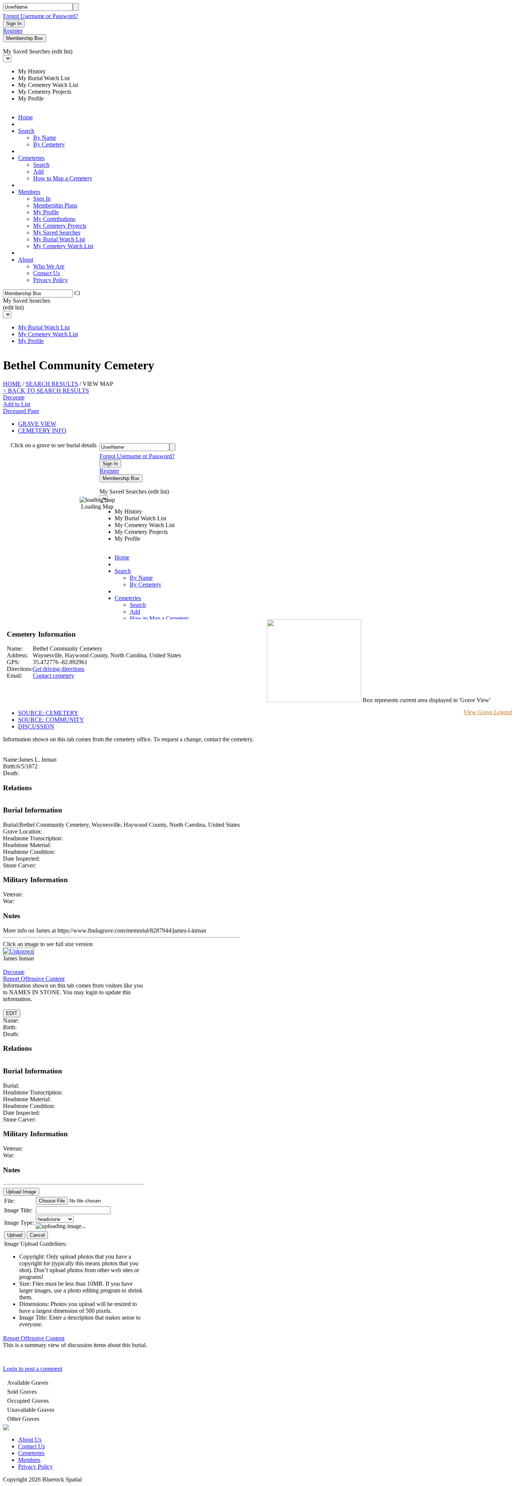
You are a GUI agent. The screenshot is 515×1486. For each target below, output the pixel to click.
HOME (12, 384)
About (25, 259)
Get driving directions (58, 669)
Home (25, 117)
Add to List (16, 404)
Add (38, 171)
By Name (44, 137)
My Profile (46, 212)
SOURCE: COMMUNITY (51, 719)
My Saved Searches (56, 232)
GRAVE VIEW (37, 424)
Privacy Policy (50, 280)
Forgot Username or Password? (40, 16)
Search (26, 131)
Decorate (14, 397)
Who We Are (48, 266)
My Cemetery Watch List (63, 246)
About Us (29, 1439)
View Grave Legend (487, 712)
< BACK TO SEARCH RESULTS (46, 390)
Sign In (42, 198)
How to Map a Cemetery (62, 178)
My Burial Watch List (59, 239)
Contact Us (46, 273)
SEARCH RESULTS (52, 384)
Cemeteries (31, 158)
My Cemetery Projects (59, 226)
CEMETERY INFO (42, 430)
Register (13, 30)
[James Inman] (18, 951)
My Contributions (54, 219)
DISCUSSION (36, 726)
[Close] (77, 292)
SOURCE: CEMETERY (48, 713)
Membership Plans (55, 205)
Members (29, 192)
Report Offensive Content (33, 978)
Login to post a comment (32, 1369)
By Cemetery (49, 144)
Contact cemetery (53, 675)
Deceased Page (21, 411)
